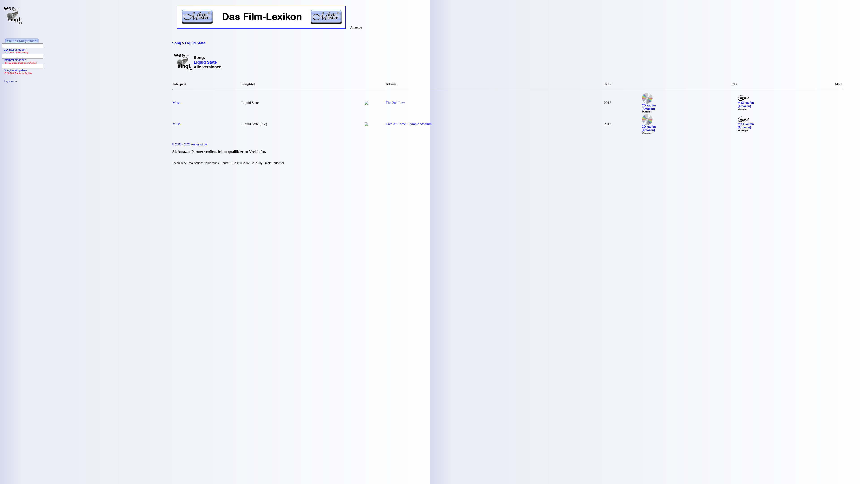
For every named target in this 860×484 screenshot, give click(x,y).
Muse (176, 103)
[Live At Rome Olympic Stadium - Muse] (366, 125)
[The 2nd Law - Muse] (366, 103)
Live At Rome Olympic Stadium (409, 124)
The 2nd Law (395, 103)
